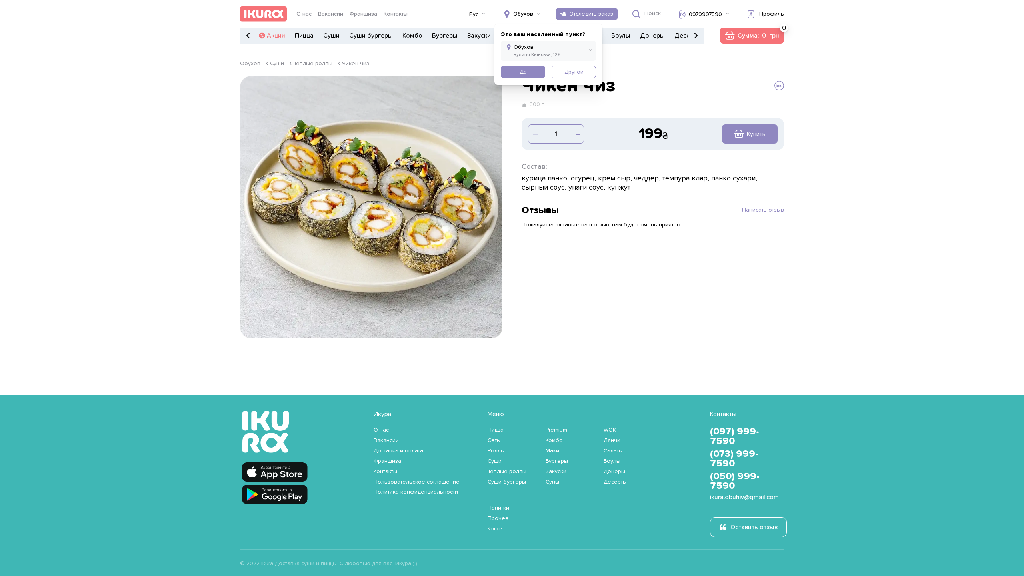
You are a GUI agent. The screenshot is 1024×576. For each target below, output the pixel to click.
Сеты (494, 440)
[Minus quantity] (577, 134)
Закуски (479, 35)
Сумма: (752, 35)
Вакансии (330, 14)
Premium (556, 430)
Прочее (498, 518)
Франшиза (363, 14)
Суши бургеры (371, 35)
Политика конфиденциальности (416, 492)
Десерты (615, 482)
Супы (552, 482)
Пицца (304, 35)
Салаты (613, 451)
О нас (304, 14)
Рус (473, 14)
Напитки (498, 508)
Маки (552, 451)
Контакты (396, 14)
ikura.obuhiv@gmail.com (744, 497)
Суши (331, 35)
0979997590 (705, 14)
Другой (574, 72)
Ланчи (612, 440)
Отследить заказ (591, 14)
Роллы (496, 451)
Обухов (250, 63)
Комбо (412, 35)
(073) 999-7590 (734, 458)
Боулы (620, 35)
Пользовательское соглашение (417, 482)
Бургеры (445, 35)
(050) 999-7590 (735, 481)
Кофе (495, 529)
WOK (610, 430)
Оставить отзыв (754, 527)
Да (523, 72)
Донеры (652, 35)
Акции (276, 35)
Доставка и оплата (398, 451)
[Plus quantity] (535, 134)
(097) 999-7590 (734, 436)
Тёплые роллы (313, 63)
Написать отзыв (763, 210)
